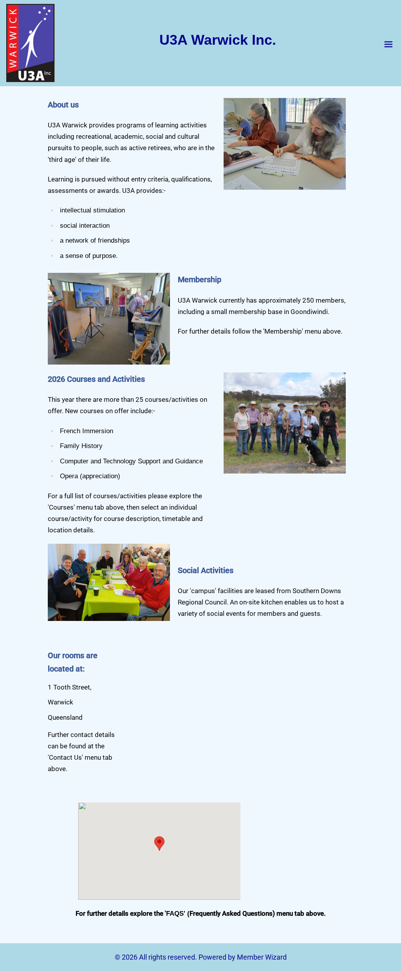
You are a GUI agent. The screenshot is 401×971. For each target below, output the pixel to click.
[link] (30, 43)
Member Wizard (262, 957)
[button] (159, 843)
